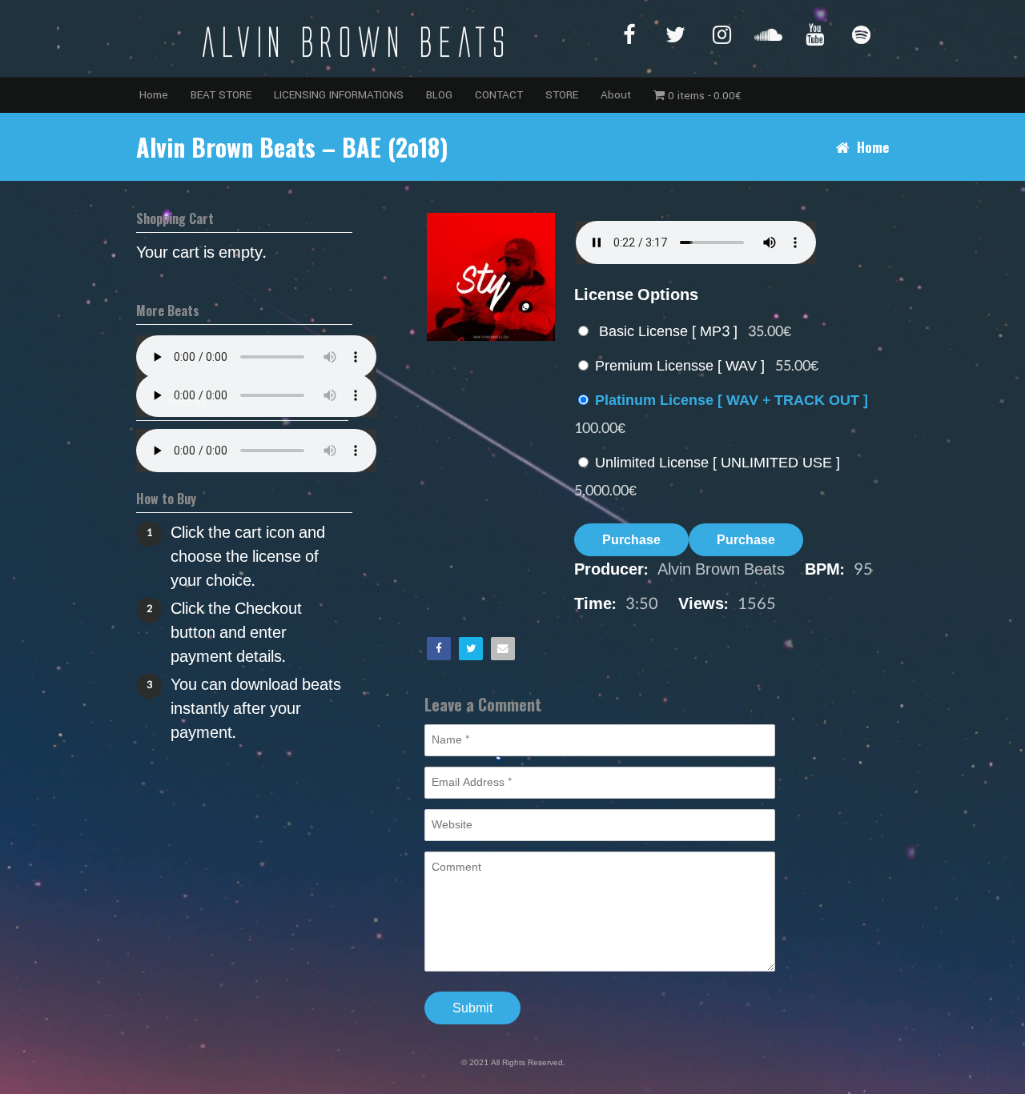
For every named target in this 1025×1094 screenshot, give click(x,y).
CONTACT (499, 94)
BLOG (439, 94)
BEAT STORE (221, 94)
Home (153, 94)
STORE (561, 94)
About (616, 94)
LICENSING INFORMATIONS (339, 94)
